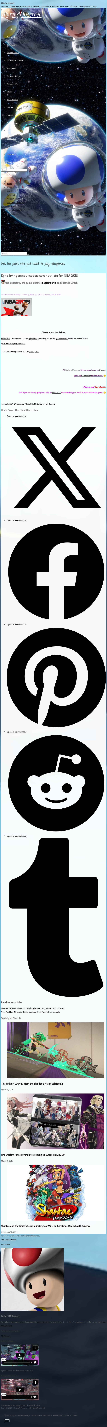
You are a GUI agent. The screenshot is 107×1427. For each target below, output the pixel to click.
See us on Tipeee (8, 1239)
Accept (7, 1421)
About (9, 187)
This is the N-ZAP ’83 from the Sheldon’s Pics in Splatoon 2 (32, 1083)
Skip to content (7, 3)
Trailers (10, 229)
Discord (102, 370)
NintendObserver (21, 14)
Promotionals (12, 232)
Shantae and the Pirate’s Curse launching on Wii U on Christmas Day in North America (46, 1226)
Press (9, 217)
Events (10, 236)
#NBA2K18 (5, 338)
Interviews (11, 240)
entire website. (43, 1322)
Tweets (52, 403)
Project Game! (13, 198)
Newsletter (11, 191)
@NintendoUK (62, 338)
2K (7, 403)
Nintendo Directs (14, 210)
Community (11, 195)
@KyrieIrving (34, 338)
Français (10, 248)
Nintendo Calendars (15, 202)
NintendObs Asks (14, 244)
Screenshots (12, 221)
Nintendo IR (12, 213)
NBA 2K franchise (16, 403)
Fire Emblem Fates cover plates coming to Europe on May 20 (33, 1154)
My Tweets (5, 1336)
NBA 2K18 (56, 392)
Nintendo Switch (41, 403)
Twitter (10, 225)
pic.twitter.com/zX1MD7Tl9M (13, 343)
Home (9, 183)
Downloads (11, 206)
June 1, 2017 (34, 351)
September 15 (49, 282)
